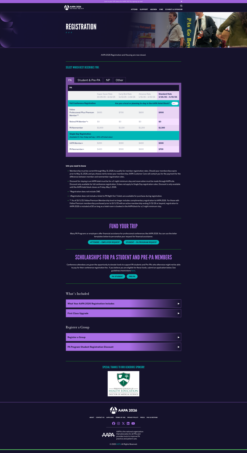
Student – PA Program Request (141, 242)
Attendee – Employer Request (105, 242)
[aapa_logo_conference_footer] (108, 435)
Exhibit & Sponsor (174, 9)
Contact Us (100, 417)
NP (108, 80)
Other (119, 80)
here (133, 271)
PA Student (117, 276)
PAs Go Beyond (152, 417)
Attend (134, 9)
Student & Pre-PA (89, 80)
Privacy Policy (132, 417)
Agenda (153, 9)
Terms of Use (120, 417)
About (92, 417)
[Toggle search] (181, 5)
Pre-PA (132, 276)
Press (142, 417)
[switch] (175, 103)
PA (70, 80)
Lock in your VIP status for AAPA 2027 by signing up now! (123, 1)
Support (144, 9)
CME (161, 9)
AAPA (118, 444)
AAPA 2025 (110, 417)
